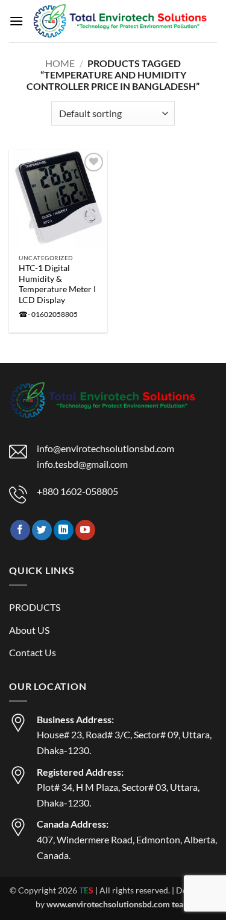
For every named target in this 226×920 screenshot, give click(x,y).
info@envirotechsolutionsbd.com (105, 448)
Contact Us (32, 652)
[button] (16, 21)
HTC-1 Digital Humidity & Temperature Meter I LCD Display (57, 284)
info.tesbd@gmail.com (82, 464)
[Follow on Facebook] (20, 530)
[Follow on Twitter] (42, 530)
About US (29, 630)
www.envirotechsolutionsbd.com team (118, 904)
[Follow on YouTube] (85, 530)
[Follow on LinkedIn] (64, 530)
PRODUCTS (34, 607)
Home (60, 63)
